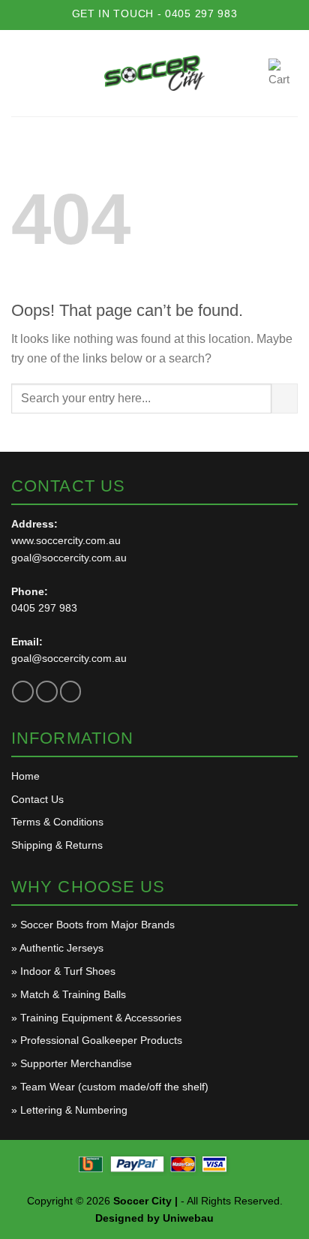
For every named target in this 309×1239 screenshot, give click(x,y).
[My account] (250, 73)
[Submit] (285, 398)
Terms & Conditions (57, 822)
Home (25, 776)
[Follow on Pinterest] (71, 691)
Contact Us (37, 799)
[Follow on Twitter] (47, 691)
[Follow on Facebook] (23, 691)
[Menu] (22, 73)
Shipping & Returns (57, 845)
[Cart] (283, 73)
